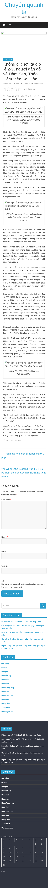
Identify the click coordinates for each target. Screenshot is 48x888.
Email (4, 551)
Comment (6, 500)
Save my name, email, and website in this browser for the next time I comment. (23, 585)
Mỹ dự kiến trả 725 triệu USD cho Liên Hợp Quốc (21, 622)
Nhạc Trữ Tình (7, 695)
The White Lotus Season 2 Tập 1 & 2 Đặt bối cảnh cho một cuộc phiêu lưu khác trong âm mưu (23, 473)
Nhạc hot (5, 679)
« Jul (3, 871)
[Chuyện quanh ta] (4, 25)
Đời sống (5, 663)
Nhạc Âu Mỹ (6, 675)
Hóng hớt (5, 671)
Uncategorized (7, 712)
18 (10, 857)
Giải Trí (4, 667)
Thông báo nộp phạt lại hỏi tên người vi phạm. (23, 455)
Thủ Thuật (8, 59)
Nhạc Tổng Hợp (7, 687)
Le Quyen (26, 83)
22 (36, 857)
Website (4, 566)
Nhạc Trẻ (5, 691)
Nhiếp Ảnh (5, 703)
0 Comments (38, 83)
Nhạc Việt (5, 699)
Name (4, 537)
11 (10, 852)
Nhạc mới (5, 683)
